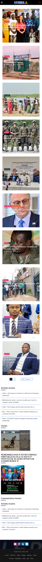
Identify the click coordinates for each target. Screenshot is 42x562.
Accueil (6, 555)
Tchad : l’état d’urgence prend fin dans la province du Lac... (19, 100)
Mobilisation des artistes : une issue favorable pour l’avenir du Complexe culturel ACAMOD (19, 401)
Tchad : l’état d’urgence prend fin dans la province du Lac (18, 407)
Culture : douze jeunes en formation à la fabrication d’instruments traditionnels (20, 394)
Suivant (28, 379)
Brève (6, 243)
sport (28, 558)
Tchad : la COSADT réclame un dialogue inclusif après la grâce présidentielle (20, 419)
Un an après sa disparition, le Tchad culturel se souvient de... (20, 358)
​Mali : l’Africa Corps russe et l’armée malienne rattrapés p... (18, 137)
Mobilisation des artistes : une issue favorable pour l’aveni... (17, 61)
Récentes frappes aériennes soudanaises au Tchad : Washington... (21, 211)
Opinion (7, 132)
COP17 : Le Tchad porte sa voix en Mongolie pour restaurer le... (17, 322)
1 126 (22, 379)
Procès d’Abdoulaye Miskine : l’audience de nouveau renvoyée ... (20, 248)
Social (23, 558)
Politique (7, 95)
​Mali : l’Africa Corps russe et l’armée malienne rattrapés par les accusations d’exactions (20, 413)
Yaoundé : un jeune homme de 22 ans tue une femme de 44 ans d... (19, 285)
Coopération (8, 206)
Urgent (18, 555)
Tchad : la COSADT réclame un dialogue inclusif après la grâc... (19, 174)
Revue (31, 558)
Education (29, 555)
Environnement (9, 317)
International (16, 206)
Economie (11, 558)
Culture (7, 21)
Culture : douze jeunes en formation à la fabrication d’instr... (19, 26)
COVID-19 (12, 555)
